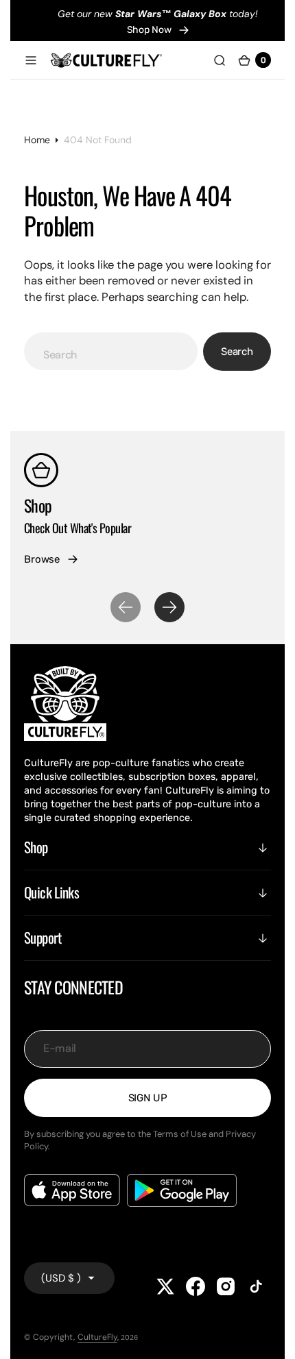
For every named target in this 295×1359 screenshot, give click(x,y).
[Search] (219, 60)
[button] (31, 60)
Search (237, 351)
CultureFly (97, 1337)
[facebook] (195, 1286)
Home (37, 140)
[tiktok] (256, 1286)
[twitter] (165, 1286)
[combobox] (111, 351)
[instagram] (226, 1286)
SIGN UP (147, 1098)
